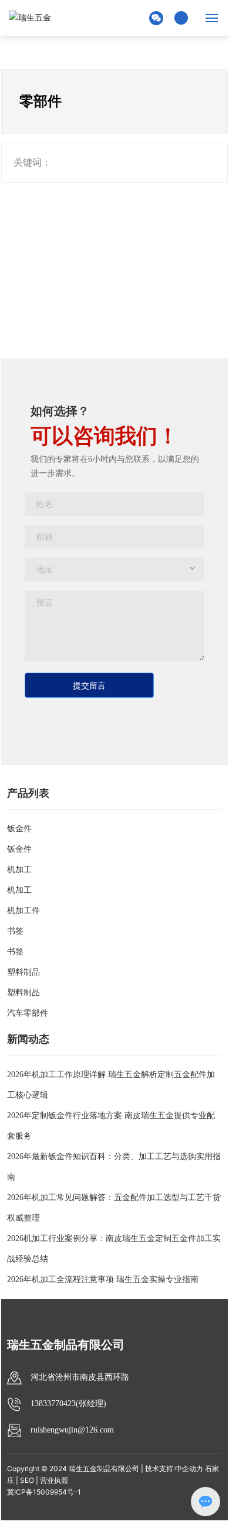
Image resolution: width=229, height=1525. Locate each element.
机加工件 (23, 910)
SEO (27, 1480)
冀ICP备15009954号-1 (44, 1492)
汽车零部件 (27, 1013)
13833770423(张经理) (68, 1403)
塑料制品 (23, 972)
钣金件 (19, 828)
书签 (15, 931)
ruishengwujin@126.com (72, 1429)
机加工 (19, 869)
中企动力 (189, 1468)
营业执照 (54, 1480)
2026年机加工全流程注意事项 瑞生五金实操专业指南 (102, 1279)
